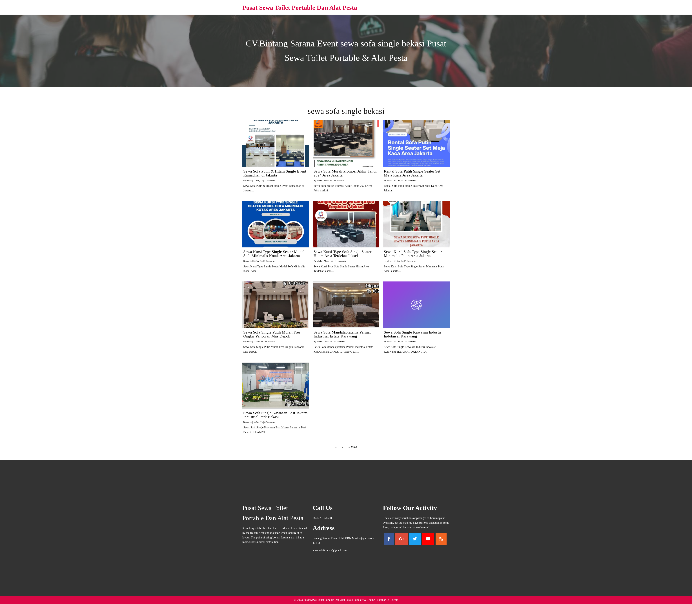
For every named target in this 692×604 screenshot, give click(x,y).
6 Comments (269, 422)
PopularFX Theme (364, 599)
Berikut (353, 446)
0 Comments (340, 261)
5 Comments (270, 341)
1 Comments (410, 180)
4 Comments (339, 341)
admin (249, 180)
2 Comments (269, 180)
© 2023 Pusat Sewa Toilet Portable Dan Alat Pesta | (324, 599)
